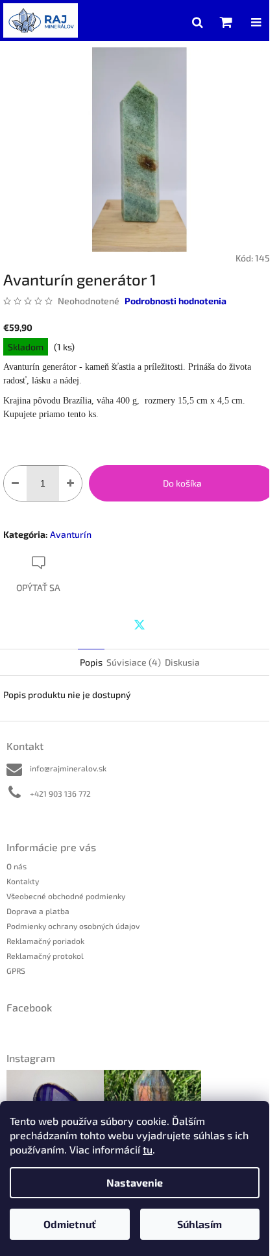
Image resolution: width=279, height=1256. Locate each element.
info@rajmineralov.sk (68, 768)
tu (147, 1149)
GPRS (15, 970)
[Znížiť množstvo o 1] (15, 483)
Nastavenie (134, 1182)
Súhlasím (199, 1224)
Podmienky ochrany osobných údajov (73, 925)
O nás (16, 866)
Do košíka (182, 483)
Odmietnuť (69, 1224)
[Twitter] (139, 624)
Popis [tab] (91, 662)
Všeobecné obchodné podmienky (65, 895)
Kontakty (22, 881)
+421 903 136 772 (60, 793)
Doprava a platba (37, 910)
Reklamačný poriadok (45, 940)
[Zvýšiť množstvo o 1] (70, 483)
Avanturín (70, 534)
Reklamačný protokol (45, 955)
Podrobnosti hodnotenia (175, 300)
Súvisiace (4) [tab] (133, 662)
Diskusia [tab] (182, 662)
